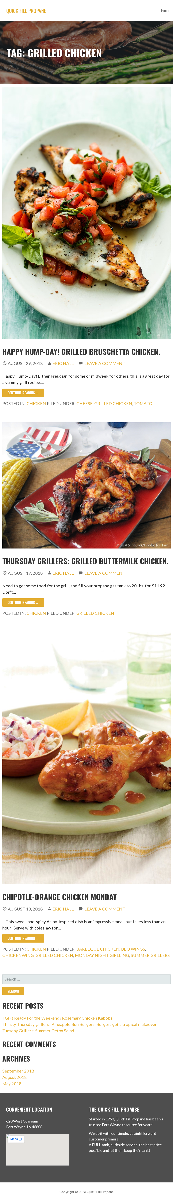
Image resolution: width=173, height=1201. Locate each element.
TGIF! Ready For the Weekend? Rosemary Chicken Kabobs (57, 1017)
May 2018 (12, 1083)
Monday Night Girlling (102, 955)
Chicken (36, 403)
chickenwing (18, 955)
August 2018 (14, 1077)
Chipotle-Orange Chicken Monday (59, 896)
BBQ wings (133, 948)
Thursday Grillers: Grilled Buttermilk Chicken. (85, 560)
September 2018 (18, 1070)
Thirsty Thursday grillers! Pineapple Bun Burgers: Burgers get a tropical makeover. (79, 1024)
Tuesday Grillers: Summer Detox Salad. (38, 1030)
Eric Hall (63, 363)
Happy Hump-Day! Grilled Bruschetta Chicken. (81, 351)
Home (165, 10)
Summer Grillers (150, 955)
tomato (143, 403)
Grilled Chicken (113, 403)
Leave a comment (104, 363)
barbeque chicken (97, 948)
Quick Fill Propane (26, 10)
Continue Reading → (23, 392)
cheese (84, 403)
